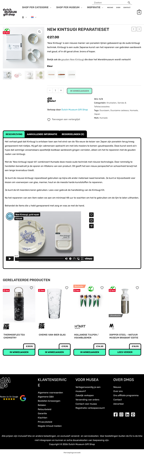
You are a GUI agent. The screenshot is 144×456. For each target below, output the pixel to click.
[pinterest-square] (134, 414)
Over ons (118, 391)
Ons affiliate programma (126, 395)
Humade (134, 110)
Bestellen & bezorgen (49, 401)
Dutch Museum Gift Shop (74, 109)
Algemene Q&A (46, 396)
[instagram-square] (122, 414)
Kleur (50, 66)
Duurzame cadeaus (119, 110)
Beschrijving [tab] (14, 134)
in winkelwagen (79, 91)
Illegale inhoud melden (50, 426)
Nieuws (117, 387)
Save (7, 33)
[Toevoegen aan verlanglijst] (32, 288)
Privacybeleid (45, 422)
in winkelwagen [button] (19, 352)
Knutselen (111, 103)
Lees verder (124, 352)
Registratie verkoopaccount (90, 408)
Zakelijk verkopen (85, 395)
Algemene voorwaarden (50, 392)
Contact (117, 399)
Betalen (42, 405)
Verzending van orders (87, 399)
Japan (97, 114)
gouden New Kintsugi (72, 59)
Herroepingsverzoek (72, 452)
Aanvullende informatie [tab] (42, 134)
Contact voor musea (86, 404)
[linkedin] (128, 414)
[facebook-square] (116, 414)
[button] (50, 7)
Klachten (42, 417)
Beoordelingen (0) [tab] (73, 134)
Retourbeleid (44, 409)
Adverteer (118, 404)
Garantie (42, 413)
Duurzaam (104, 110)
